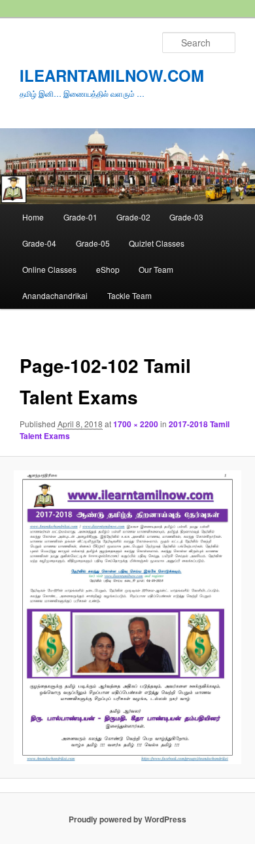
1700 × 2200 (135, 424)
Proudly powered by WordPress (127, 819)
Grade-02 (133, 216)
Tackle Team (129, 295)
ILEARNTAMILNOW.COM (112, 75)
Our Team (156, 269)
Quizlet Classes (156, 243)
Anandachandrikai (55, 295)
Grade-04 (39, 243)
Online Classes (49, 269)
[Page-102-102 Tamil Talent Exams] (127, 617)
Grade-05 (93, 243)
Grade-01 (80, 216)
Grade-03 (186, 216)
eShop (108, 269)
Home (33, 216)
